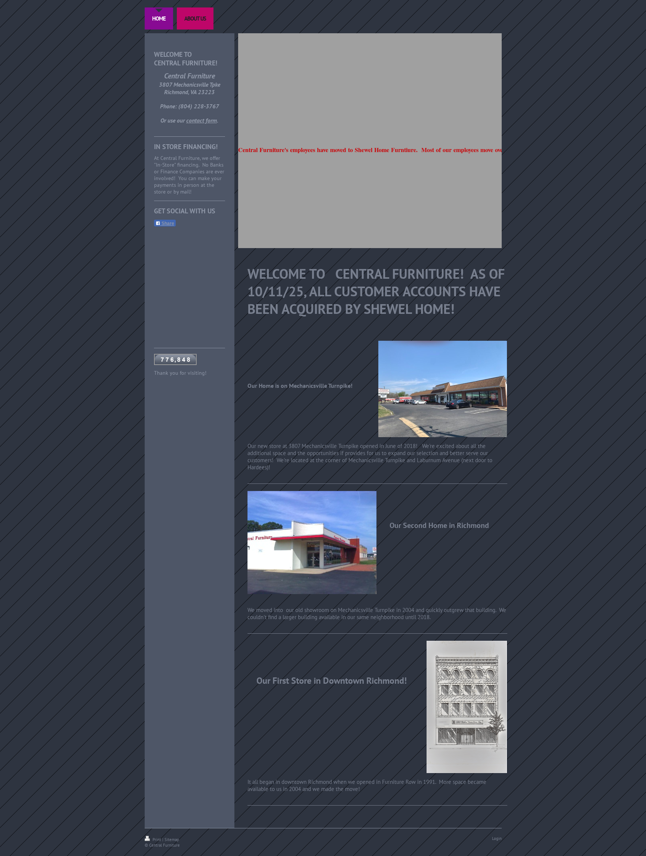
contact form (201, 120)
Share (167, 223)
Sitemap (171, 839)
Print (156, 839)
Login (497, 838)
